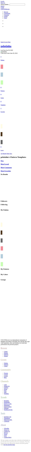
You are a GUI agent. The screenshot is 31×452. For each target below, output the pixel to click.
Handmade (7, 402)
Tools (5, 18)
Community (7, 13)
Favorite (3, 111)
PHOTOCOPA (8, 420)
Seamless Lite (7, 417)
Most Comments (6, 167)
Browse (6, 12)
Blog (5, 377)
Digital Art (7, 386)
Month (4, 153)
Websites (6, 408)
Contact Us (7, 431)
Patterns (3, 90)
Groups (6, 374)
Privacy (6, 433)
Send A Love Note (5, 42)
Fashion (6, 387)
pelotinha (6, 46)
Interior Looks (7, 403)
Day (11, 153)
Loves (2, 150)
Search (2, 6)
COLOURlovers (5, 9)
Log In (2, 1)
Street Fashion (7, 406)
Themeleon (7, 418)
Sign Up (3, 3)
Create (2, 7)
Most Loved (5, 164)
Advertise (6, 428)
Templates (3, 105)
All (1, 153)
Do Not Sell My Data (9, 444)
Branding (6, 400)
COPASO (6, 421)
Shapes (6, 356)
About (3, 425)
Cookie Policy (7, 437)
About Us (6, 430)
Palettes (2, 60)
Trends (6, 16)
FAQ (5, 436)
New (2, 161)
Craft (5, 384)
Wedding (6, 393)
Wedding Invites (8, 409)
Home (5, 389)
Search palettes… (5, 4)
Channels (6, 15)
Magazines (7, 405)
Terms (5, 434)
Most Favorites (6, 171)
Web (5, 392)
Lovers (6, 376)
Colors (2, 98)
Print (5, 390)
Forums (6, 373)
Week (7, 153)
